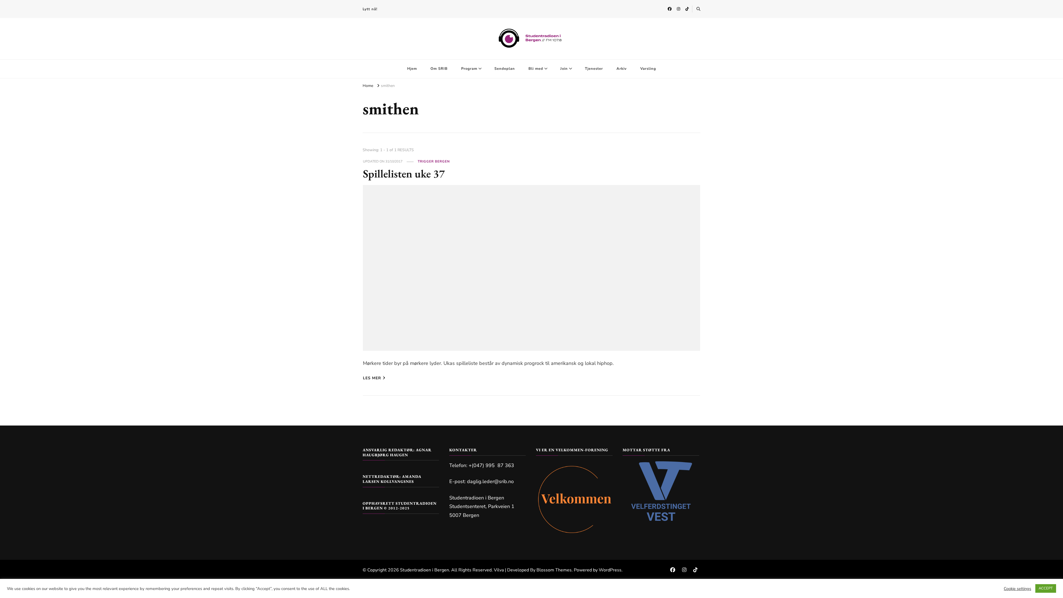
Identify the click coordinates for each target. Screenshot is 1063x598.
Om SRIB (439, 68)
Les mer (372, 378)
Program (469, 68)
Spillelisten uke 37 (404, 173)
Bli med (535, 68)
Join (564, 68)
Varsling (648, 68)
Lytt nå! (370, 9)
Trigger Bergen (434, 161)
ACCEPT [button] (1046, 588)
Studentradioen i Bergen (424, 570)
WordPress (610, 570)
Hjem (412, 68)
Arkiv (621, 68)
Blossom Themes (554, 570)
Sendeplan (504, 68)
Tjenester (594, 68)
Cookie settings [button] (1017, 588)
